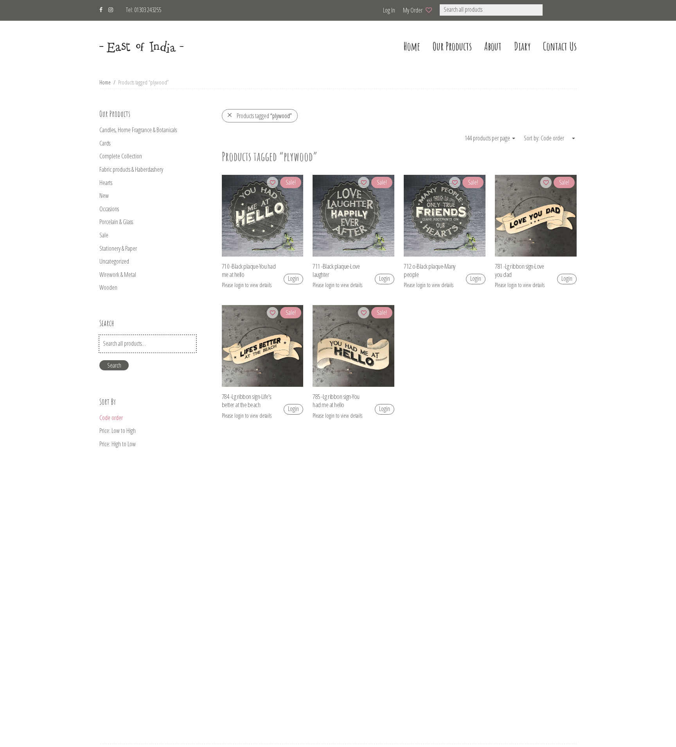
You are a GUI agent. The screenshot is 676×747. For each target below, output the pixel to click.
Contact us (560, 46)
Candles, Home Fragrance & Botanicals (138, 130)
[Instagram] (110, 9)
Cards (104, 143)
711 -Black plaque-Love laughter (336, 270)
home (411, 46)
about (493, 46)
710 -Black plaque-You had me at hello (249, 270)
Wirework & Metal (117, 274)
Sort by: (532, 138)
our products (452, 46)
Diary (522, 46)
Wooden (108, 287)
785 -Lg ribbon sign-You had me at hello (336, 400)
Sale (103, 235)
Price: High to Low (117, 444)
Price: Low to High (117, 430)
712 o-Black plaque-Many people (429, 270)
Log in (389, 10)
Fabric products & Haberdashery (131, 169)
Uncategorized (114, 261)
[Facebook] (100, 9)
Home (105, 82)
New (104, 195)
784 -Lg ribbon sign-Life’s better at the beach (246, 400)
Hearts (105, 182)
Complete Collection (120, 156)
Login (293, 278)
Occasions (109, 209)
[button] (553, 10)
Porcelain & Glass (116, 221)
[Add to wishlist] (272, 182)
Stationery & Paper (118, 248)
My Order (412, 10)
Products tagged (264, 115)
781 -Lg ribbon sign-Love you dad (519, 270)
